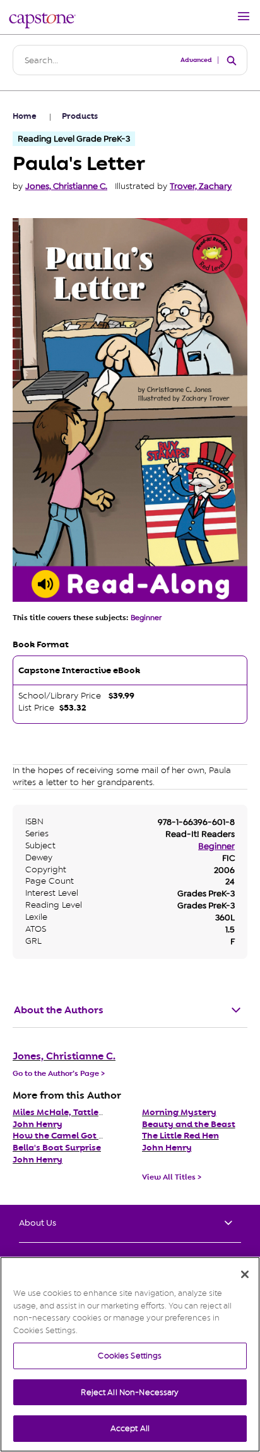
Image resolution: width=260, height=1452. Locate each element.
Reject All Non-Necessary (130, 1392)
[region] (130, 1354)
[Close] (245, 1274)
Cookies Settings (130, 1355)
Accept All (130, 1428)
